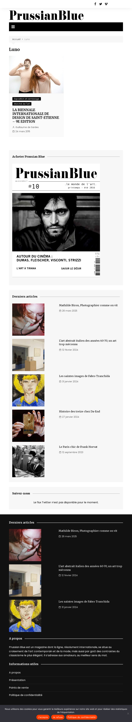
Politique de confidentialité (25, 695)
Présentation (17, 680)
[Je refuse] (128, 713)
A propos (15, 672)
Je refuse (58, 717)
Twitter (100, 4)
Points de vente (19, 688)
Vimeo (106, 4)
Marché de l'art (22, 103)
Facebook (95, 4)
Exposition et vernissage (26, 98)
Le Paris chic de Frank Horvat (78, 446)
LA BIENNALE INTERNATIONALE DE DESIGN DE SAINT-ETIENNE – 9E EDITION (35, 116)
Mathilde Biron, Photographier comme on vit (88, 305)
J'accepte (43, 717)
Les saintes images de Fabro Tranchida (84, 376)
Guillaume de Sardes (27, 127)
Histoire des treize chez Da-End (79, 411)
